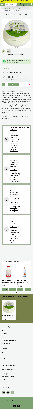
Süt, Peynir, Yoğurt (17, 8)
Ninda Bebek (13, 204)
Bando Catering (14, 138)
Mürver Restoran (14, 198)
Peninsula (12, 223)
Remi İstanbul (13, 227)
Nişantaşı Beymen (15, 206)
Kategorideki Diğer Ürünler (10, 261)
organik (15, 54)
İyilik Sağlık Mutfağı (15, 174)
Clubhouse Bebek (14, 160)
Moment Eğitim (14, 193)
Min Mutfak (13, 179)
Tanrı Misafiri (13, 235)
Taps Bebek (13, 236)
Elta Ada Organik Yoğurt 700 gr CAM (8, 315)
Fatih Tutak (13, 166)
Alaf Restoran (13, 130)
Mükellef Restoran (15, 196)
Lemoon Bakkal (14, 176)
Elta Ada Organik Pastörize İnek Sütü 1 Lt (8, 281)
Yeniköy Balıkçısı (14, 240)
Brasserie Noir (13, 145)
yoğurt (21, 54)
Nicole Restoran (14, 202)
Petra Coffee (13, 225)
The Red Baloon (14, 238)
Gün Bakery (13, 172)
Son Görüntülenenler (8, 296)
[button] (15, 47)
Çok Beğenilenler (22, 296)
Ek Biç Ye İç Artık (14, 164)
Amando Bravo (14, 132)
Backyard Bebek (14, 136)
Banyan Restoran (14, 139)
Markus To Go (13, 178)
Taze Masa (13, 242)
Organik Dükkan (14, 210)
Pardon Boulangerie (15, 212)
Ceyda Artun (13, 149)
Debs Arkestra (14, 162)
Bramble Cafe (13, 143)
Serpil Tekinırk (13, 231)
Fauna (11, 168)
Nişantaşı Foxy (14, 208)
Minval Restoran (14, 181)
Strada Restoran (14, 233)
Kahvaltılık (7, 8)
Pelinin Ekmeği (14, 221)
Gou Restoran (13, 170)
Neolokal (12, 200)
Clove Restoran (14, 151)
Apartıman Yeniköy (15, 134)
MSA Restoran (14, 195)
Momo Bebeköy (14, 191)
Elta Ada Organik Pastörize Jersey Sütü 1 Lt (23, 282)
